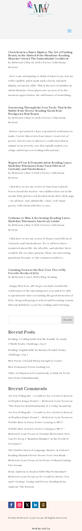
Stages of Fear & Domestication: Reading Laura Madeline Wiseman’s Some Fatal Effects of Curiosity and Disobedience (39, 166)
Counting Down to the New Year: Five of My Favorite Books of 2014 (37, 271)
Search (67, 320)
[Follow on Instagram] (19, 505)
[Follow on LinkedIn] (35, 505)
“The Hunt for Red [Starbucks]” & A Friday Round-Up (39, 406)
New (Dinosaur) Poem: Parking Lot (29, 367)
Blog (43, 277)
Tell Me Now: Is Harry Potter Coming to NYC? (35, 422)
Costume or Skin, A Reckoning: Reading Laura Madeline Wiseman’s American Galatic (39, 219)
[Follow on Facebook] (11, 505)
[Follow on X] (27, 505)
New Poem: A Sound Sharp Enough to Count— (36, 361)
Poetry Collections (54, 62)
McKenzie (18, 62)
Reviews (13, 67)
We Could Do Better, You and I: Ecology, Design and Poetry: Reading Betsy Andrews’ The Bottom (38, 481)
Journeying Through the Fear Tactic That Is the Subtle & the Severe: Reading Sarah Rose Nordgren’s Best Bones (40, 111)
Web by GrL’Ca (41, 528)
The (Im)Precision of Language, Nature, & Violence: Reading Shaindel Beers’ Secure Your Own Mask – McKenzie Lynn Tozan (39, 455)
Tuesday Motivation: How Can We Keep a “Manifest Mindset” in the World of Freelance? (39, 439)
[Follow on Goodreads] (43, 505)
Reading (52, 277)
